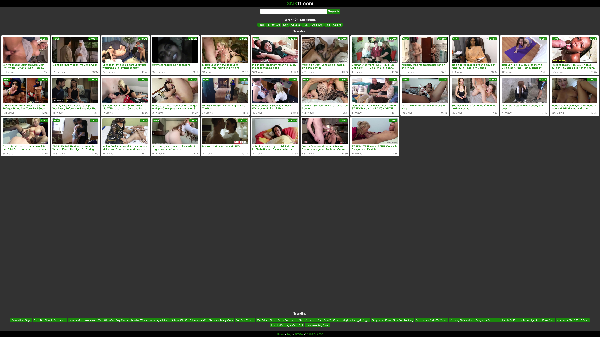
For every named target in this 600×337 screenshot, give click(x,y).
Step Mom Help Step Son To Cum (319, 320)
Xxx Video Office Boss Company (276, 320)
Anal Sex (317, 24)
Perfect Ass (273, 24)
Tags (290, 334)
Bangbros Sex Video (487, 320)
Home (280, 334)
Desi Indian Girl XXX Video (431, 320)
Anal (261, 24)
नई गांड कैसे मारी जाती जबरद (82, 320)
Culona (337, 24)
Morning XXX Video (461, 320)
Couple (295, 24)
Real (327, 24)
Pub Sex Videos (245, 320)
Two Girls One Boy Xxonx (113, 320)
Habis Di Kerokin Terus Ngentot (521, 320)
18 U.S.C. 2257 (314, 334)
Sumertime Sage (21, 320)
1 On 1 (306, 24)
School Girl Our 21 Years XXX (188, 320)
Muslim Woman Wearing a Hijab (149, 320)
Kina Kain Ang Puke (317, 325)
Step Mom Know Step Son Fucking (392, 320)
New (285, 24)
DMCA (299, 334)
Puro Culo (548, 320)
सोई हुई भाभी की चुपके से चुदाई (355, 320)
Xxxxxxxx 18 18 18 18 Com (572, 320)
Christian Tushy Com (220, 320)
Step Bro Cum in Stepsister (50, 320)
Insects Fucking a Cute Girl (287, 325)
